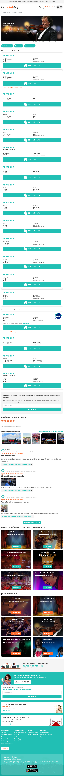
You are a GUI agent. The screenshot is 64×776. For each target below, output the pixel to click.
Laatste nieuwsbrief (7, 743)
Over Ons (16, 735)
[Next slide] (59, 438)
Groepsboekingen (33, 733)
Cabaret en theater (6, 735)
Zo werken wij (6, 724)
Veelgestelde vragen (20, 737)
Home (4, 26)
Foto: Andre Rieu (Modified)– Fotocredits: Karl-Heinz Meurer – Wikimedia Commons (47, 41)
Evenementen (5, 739)
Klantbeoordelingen (20, 733)
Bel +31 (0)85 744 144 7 (33, 665)
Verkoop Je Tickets (33, 735)
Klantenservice (44, 733)
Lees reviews (6, 710)
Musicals (3, 737)
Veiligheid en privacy (46, 735)
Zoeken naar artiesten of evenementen (12, 12)
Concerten (4, 733)
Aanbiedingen (5, 741)
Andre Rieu (10, 26)
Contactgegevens (19, 739)
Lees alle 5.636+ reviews (26, 29)
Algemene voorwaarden (47, 737)
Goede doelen (18, 741)
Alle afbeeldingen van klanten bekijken (51, 431)
